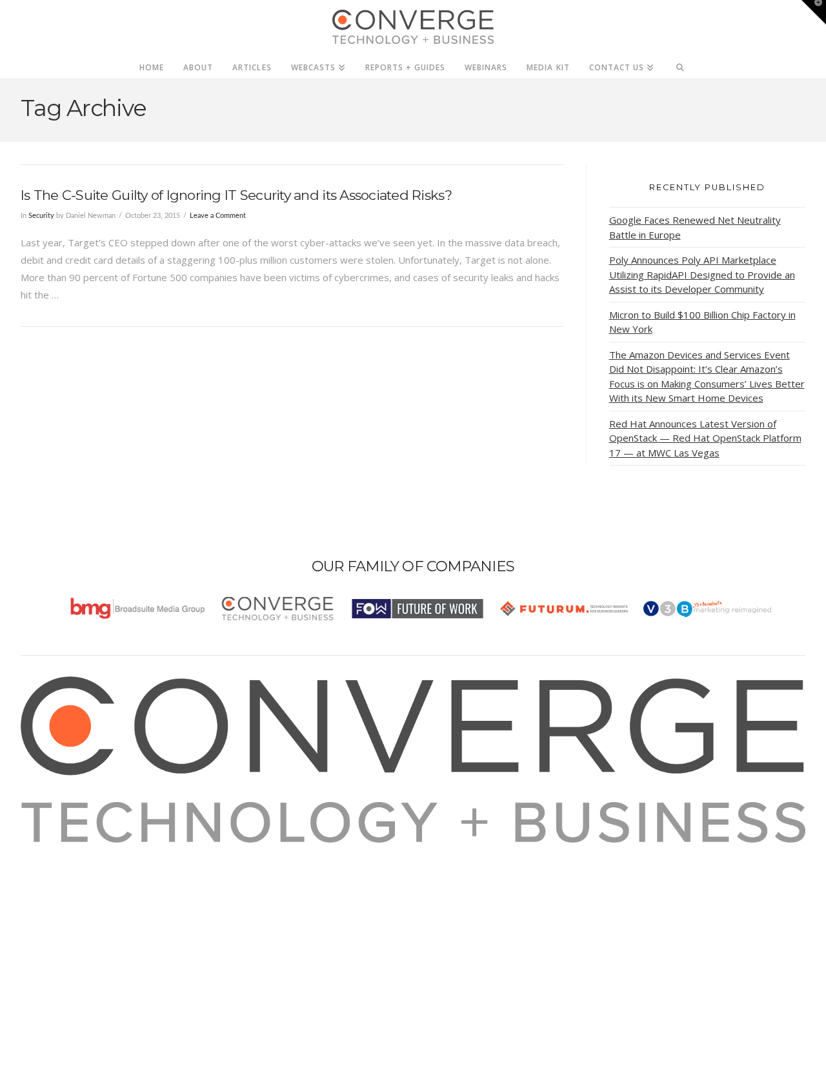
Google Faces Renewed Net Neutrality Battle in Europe (695, 227)
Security (41, 215)
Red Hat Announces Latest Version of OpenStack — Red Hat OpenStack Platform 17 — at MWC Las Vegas (705, 438)
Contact (54, 938)
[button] (813, 12)
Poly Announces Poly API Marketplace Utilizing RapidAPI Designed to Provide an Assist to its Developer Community (702, 274)
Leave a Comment (218, 215)
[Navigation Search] (680, 64)
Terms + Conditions (80, 885)
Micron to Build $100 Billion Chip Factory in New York (702, 322)
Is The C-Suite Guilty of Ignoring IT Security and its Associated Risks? (236, 195)
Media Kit (58, 868)
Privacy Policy (67, 903)
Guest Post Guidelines (86, 920)
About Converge (73, 851)
